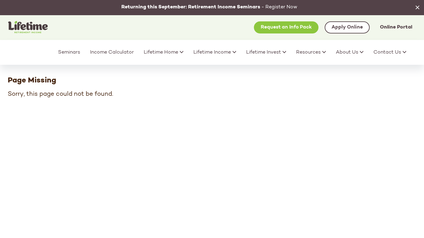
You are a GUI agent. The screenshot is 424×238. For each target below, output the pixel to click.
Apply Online (347, 27)
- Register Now (209, 7)
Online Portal (396, 27)
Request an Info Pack (286, 27)
